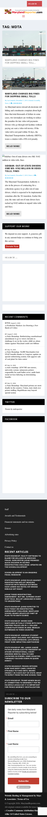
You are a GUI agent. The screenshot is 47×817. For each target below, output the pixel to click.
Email (10, 718)
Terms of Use (23, 799)
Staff (7, 509)
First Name (13, 731)
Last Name (13, 744)
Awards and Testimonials (15, 515)
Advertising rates (12, 534)
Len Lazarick (11, 100)
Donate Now (12, 246)
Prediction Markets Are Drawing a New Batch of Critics (21, 326)
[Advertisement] (23, 282)
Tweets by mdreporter (13, 409)
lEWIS (7, 323)
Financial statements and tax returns (19, 521)
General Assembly (34, 100)
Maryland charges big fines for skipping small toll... (22, 61)
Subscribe (23, 780)
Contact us (9, 547)
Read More (13, 146)
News (7, 103)
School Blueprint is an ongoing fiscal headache (21, 573)
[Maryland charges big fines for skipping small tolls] (24, 79)
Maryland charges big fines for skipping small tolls (22, 95)
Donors (8, 528)
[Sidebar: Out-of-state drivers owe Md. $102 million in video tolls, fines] (24, 158)
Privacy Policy (11, 540)
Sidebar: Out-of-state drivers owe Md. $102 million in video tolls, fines (23, 168)
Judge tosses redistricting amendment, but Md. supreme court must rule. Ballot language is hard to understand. (23, 597)
